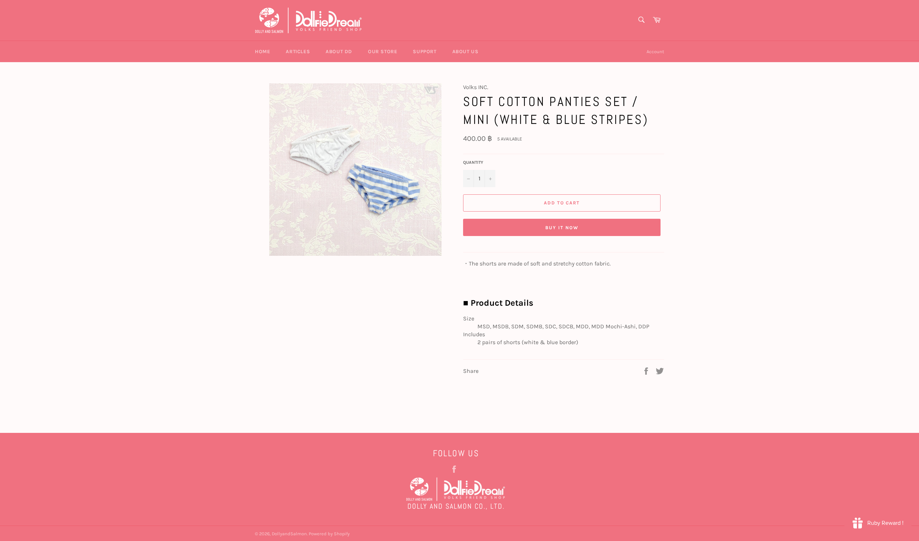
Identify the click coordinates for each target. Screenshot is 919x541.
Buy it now (561, 227)
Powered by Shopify (329, 533)
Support (424, 51)
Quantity (473, 162)
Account (655, 51)
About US (465, 51)
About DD (339, 51)
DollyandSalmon (289, 533)
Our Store (382, 51)
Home (262, 51)
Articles (298, 51)
